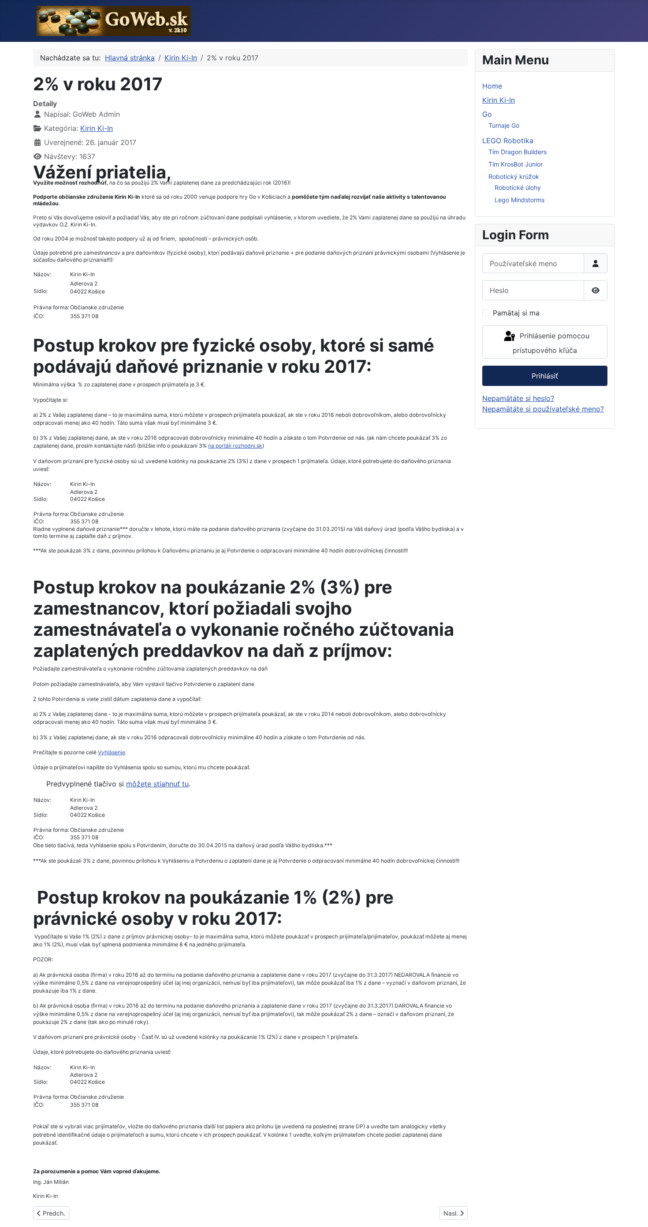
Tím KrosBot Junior (515, 164)
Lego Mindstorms (519, 200)
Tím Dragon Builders (517, 152)
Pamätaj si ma (516, 312)
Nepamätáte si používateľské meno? (543, 408)
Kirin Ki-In (96, 128)
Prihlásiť (545, 375)
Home (492, 86)
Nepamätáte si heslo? (518, 398)
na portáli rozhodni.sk (235, 445)
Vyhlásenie (111, 752)
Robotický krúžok (513, 176)
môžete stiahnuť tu (157, 783)
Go (487, 114)
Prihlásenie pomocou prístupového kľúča (551, 343)
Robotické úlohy (518, 187)
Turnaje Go (503, 125)
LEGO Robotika (507, 140)
